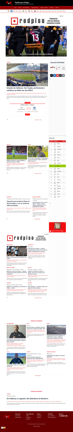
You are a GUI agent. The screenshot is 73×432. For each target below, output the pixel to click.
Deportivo (59, 163)
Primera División (35, 7)
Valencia (59, 188)
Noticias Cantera (18, 417)
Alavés (58, 143)
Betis (58, 174)
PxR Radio (51, 7)
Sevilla (58, 152)
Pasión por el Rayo (22, 2)
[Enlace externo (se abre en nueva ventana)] (36, 21)
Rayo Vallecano (26, 7)
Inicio (15, 7)
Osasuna (59, 179)
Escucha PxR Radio (51, 415)
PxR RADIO (27, 114)
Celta (58, 177)
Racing (58, 157)
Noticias (19, 7)
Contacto (57, 7)
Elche (58, 160)
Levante (58, 196)
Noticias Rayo (17, 415)
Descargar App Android (52, 417)
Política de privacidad (36, 426)
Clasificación (28, 417)
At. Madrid (59, 149)
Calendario (39, 417)
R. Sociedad (59, 185)
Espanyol (59, 146)
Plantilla (27, 415)
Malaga (58, 191)
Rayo (58, 165)
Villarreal (59, 154)
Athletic (58, 168)
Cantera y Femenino (44, 7)
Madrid (58, 182)
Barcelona (59, 171)
